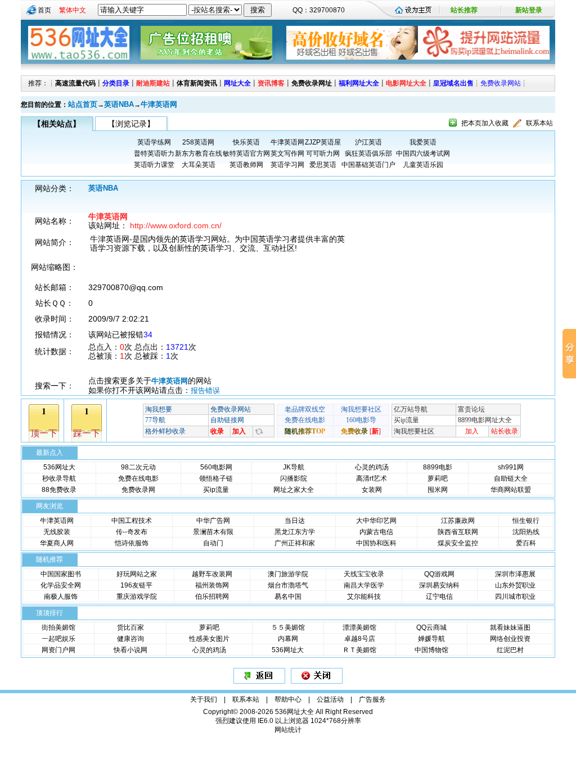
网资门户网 (58, 650)
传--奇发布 (131, 532)
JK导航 (293, 467)
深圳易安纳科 (439, 585)
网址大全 (237, 83)
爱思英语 (322, 165)
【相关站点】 (56, 123)
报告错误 (205, 390)
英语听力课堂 (154, 165)
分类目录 (115, 83)
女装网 (372, 490)
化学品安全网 (60, 585)
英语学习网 (287, 165)
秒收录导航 (59, 478)
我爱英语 (423, 142)
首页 (44, 10)
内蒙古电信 (376, 532)
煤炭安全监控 (458, 543)
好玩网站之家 (136, 574)
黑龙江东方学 (294, 532)
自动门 (213, 543)
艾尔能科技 (364, 596)
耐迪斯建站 (153, 83)
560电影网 (216, 467)
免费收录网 (138, 490)
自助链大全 (511, 478)
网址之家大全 (293, 490)
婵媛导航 (431, 639)
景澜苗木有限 (213, 532)
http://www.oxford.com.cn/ (176, 225)
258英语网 (198, 142)
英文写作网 (287, 153)
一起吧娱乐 (58, 639)
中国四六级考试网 (423, 153)
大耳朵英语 (198, 165)
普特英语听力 (154, 153)
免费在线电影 (138, 478)
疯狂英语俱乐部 (368, 153)
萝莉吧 (438, 478)
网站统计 (288, 730)
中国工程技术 (131, 521)
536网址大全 (294, 712)
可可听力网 (323, 153)
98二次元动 (138, 467)
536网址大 (59, 467)
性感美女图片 (209, 639)
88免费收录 (59, 490)
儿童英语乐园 (423, 165)
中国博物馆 (431, 650)
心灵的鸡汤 (372, 467)
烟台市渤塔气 (288, 585)
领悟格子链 (216, 478)
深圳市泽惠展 (515, 574)
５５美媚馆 (288, 627)
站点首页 (82, 104)
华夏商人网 (57, 543)
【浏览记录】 (131, 123)
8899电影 (437, 467)
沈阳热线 (525, 532)
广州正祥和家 (294, 543)
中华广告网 (213, 521)
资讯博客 (271, 83)
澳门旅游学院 (288, 574)
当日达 (295, 521)
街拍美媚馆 (58, 627)
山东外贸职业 (515, 585)
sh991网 (511, 467)
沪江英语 (368, 142)
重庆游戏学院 (136, 596)
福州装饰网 (212, 585)
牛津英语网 (159, 104)
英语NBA (119, 104)
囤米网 (438, 490)
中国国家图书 (60, 574)
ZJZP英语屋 (323, 142)
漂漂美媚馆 (359, 627)
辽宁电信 (439, 596)
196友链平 (136, 585)
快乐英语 (246, 142)
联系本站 (539, 123)
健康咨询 (130, 639)
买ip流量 (216, 490)
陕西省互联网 (458, 532)
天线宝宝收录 (364, 574)
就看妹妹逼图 (510, 627)
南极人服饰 (61, 596)
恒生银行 (525, 521)
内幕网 (288, 639)
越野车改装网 (212, 574)
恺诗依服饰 (131, 543)
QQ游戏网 (439, 574)
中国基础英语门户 (368, 165)
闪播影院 (293, 478)
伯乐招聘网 (212, 596)
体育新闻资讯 (197, 83)
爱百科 (526, 543)
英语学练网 (154, 142)
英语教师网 (246, 165)
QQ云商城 (431, 627)
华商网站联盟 (510, 490)
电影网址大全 (406, 83)
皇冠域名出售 (453, 83)
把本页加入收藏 (484, 123)
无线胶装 (56, 532)
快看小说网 (130, 650)
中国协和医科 (376, 543)
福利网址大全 (359, 83)
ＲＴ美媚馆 (359, 650)
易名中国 (288, 596)
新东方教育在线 (198, 153)
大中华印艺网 (376, 521)
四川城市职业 (515, 596)
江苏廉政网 (458, 521)
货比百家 (130, 627)
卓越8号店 (359, 639)
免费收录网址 (311, 83)
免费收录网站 (500, 83)
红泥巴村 (510, 650)
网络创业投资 (510, 639)
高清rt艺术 (371, 478)
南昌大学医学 (364, 585)
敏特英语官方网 (246, 153)
